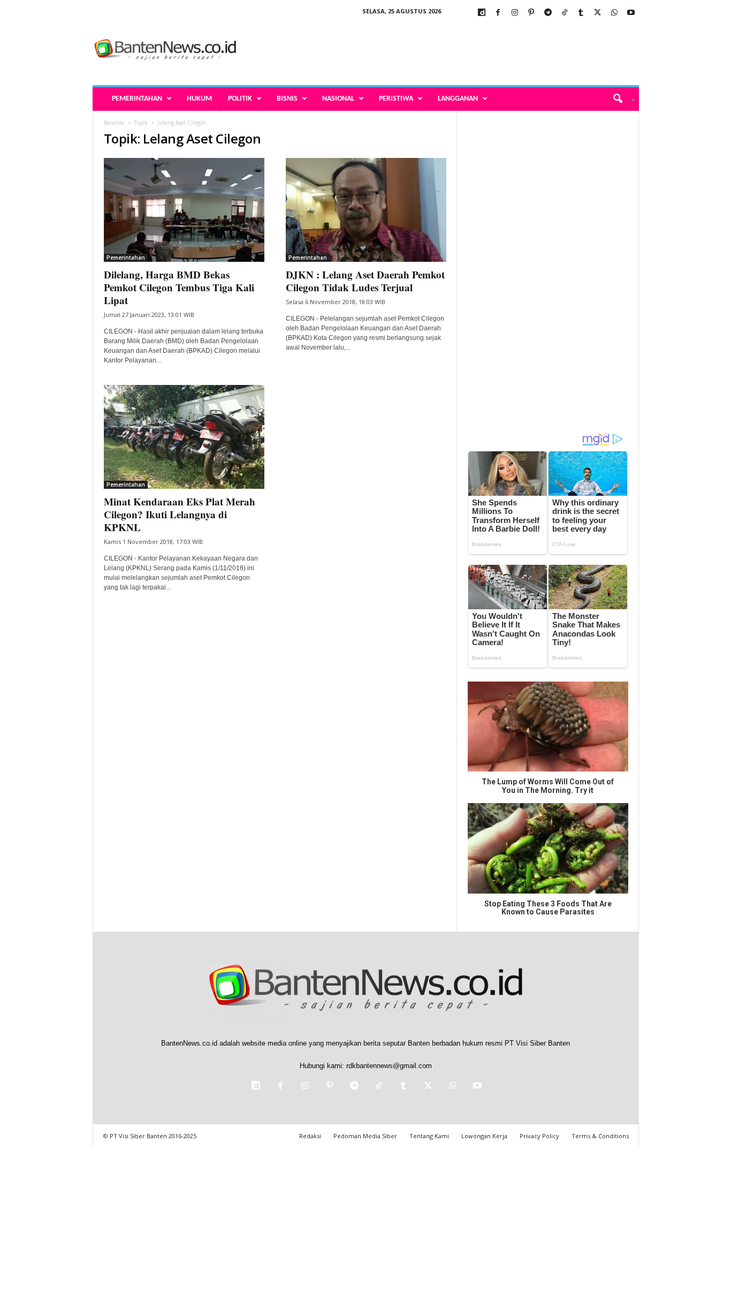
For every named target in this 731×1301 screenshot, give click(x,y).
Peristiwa (396, 99)
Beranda (114, 122)
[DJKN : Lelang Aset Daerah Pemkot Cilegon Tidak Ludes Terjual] (366, 210)
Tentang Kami (429, 1136)
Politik (240, 99)
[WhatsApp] (614, 13)
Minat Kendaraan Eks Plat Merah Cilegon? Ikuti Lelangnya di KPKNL (179, 514)
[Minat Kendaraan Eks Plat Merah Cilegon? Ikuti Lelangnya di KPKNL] (184, 437)
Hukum (199, 99)
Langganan (458, 99)
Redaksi (310, 1136)
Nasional (338, 99)
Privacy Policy (539, 1136)
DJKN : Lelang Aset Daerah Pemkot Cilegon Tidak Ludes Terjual (365, 280)
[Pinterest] (531, 13)
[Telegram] (548, 13)
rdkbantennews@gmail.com (389, 1066)
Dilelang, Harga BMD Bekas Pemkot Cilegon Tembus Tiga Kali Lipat (179, 287)
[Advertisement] (444, 50)
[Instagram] (514, 13)
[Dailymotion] (481, 13)
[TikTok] (564, 13)
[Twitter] (597, 13)
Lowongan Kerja (484, 1136)
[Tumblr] (581, 13)
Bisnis (287, 99)
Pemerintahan (137, 99)
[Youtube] (631, 13)
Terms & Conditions (600, 1136)
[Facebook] (498, 13)
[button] (620, 99)
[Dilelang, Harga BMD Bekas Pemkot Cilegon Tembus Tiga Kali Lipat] (184, 210)
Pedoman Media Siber (365, 1136)
